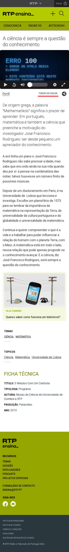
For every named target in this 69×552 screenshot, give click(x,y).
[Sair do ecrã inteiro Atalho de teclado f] (63, 547)
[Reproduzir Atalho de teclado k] (5, 547)
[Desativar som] (22, 547)
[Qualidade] (55, 547)
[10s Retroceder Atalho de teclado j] (14, 547)
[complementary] (34, 276)
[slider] (47, 547)
